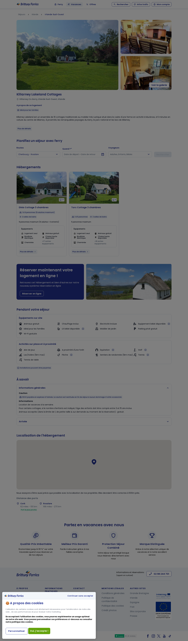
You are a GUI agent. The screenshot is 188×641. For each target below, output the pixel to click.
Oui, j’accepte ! (39, 630)
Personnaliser (16, 631)
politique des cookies (22, 622)
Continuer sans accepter (80, 596)
